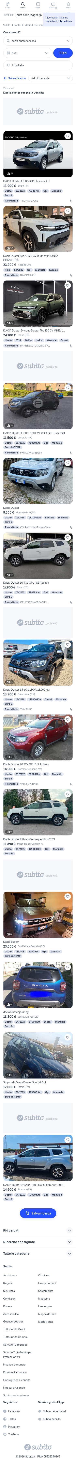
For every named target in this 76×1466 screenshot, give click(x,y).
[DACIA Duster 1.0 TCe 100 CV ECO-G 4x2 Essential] (38, 418)
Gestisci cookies (13, 1321)
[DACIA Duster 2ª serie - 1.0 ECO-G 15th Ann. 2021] (38, 1168)
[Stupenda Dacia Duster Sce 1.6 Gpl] (38, 1065)
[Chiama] (71, 201)
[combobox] (38, 40)
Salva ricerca (17, 78)
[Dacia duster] (38, 925)
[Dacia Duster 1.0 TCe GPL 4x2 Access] (38, 568)
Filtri (63, 53)
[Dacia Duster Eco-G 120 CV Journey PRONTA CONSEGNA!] (38, 241)
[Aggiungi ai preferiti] (67, 136)
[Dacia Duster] (38, 493)
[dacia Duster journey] (38, 995)
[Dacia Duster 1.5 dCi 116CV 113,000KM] (38, 675)
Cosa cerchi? (12, 32)
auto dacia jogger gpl (29, 15)
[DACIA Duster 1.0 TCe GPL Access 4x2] (38, 167)
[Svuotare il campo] (67, 40)
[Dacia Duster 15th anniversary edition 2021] (38, 822)
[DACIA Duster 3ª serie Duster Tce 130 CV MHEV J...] (38, 314)
